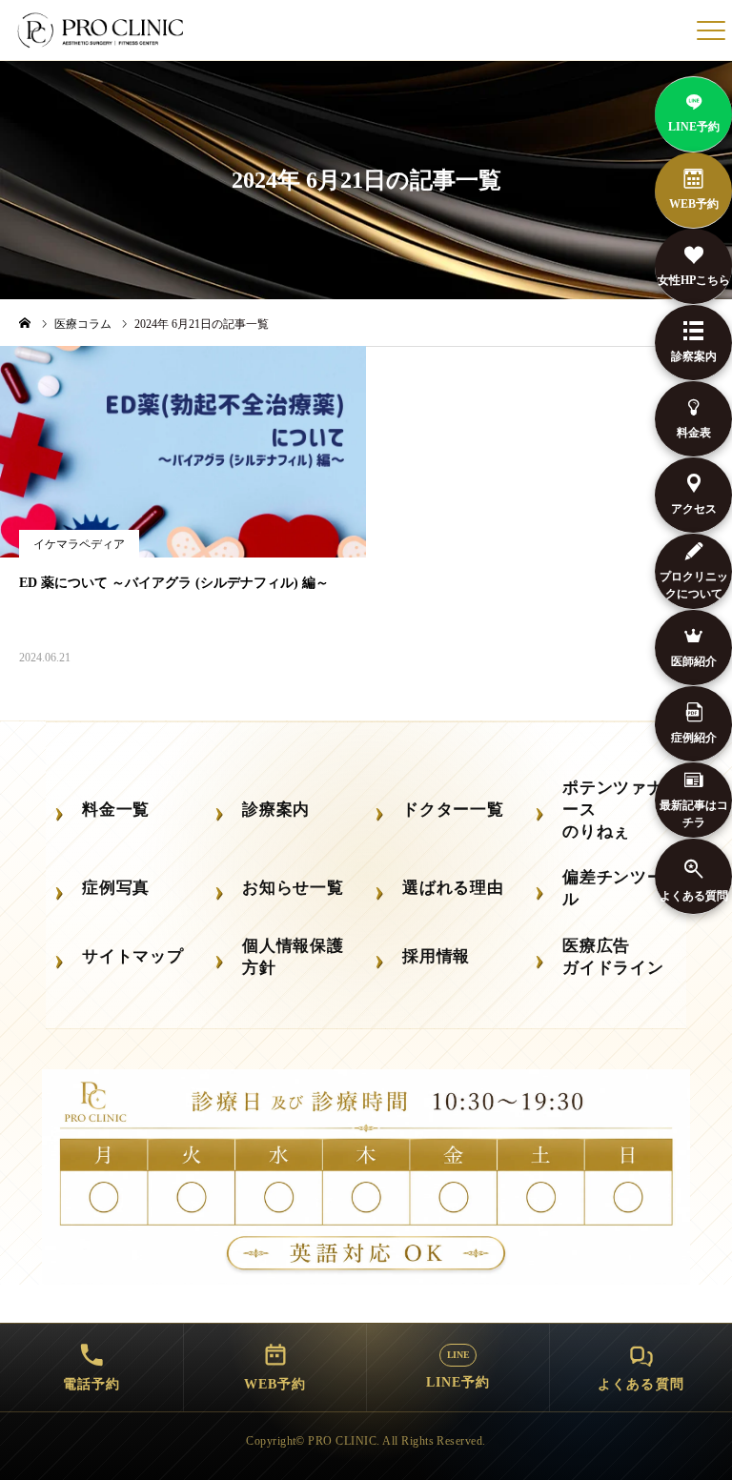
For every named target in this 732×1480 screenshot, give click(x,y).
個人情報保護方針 (293, 957)
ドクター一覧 (453, 810)
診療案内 (276, 810)
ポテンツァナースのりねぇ (613, 810)
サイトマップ (133, 956)
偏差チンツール (613, 888)
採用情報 (436, 956)
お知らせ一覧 (293, 888)
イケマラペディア (79, 544)
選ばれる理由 (453, 888)
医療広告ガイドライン (613, 957)
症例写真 (116, 888)
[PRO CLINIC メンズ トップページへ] (102, 30)
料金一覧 (116, 810)
